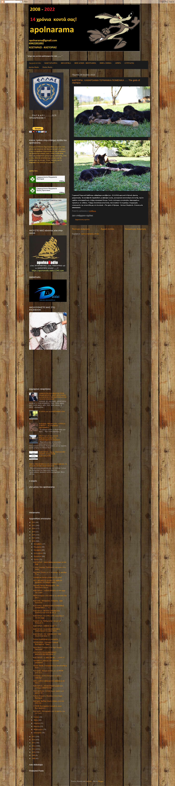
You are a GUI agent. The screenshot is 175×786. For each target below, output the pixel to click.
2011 (33, 749)
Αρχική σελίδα (35, 63)
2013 (33, 743)
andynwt (89, 781)
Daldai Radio (47, 67)
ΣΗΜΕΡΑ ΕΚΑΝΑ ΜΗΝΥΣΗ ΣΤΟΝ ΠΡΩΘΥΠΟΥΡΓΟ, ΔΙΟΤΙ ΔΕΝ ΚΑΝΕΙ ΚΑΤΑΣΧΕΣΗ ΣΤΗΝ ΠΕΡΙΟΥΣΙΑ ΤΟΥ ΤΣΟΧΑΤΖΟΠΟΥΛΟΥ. (52, 396)
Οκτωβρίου (37, 550)
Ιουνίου (36, 717)
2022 (33, 522)
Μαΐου (36, 720)
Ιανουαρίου (37, 733)
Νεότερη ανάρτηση (81, 229)
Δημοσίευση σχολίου (82, 219)
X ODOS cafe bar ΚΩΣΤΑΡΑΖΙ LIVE (52, 411)
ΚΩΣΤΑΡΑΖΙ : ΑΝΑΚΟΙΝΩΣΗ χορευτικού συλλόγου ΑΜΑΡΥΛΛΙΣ (48, 687)
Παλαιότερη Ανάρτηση (135, 229)
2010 (33, 752)
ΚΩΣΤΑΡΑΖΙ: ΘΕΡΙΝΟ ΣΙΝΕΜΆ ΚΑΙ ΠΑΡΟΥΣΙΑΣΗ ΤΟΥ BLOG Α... (46, 612)
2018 (33, 535)
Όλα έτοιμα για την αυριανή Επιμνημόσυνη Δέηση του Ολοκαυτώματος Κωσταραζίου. (49, 437)
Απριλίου (37, 723)
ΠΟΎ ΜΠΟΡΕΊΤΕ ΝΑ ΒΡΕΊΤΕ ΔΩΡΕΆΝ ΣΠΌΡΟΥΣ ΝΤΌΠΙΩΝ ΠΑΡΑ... (47, 581)
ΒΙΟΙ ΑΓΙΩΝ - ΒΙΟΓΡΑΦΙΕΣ (85, 63)
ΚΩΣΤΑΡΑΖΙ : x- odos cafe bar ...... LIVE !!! (49, 657)
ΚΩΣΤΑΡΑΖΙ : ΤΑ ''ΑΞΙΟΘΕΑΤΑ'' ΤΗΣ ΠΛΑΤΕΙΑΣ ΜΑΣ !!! (47, 635)
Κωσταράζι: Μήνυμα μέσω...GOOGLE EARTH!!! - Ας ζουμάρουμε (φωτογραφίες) (52, 425)
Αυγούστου (37, 556)
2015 (33, 736)
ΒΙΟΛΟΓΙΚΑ (66, 63)
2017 (33, 538)
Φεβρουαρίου (38, 729)
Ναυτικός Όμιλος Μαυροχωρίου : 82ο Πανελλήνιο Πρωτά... (46, 586)
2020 (33, 528)
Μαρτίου (37, 726)
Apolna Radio (34, 67)
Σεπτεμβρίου (38, 553)
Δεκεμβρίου (38, 544)
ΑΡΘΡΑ (118, 63)
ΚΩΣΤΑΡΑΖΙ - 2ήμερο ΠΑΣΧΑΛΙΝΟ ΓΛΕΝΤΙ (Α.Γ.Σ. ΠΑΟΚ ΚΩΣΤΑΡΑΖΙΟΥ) (52, 454)
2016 (33, 541)
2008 (33, 758)
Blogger (100, 781)
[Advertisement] (47, 369)
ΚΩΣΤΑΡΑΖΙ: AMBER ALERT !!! (45, 626)
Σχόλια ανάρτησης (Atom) (90, 234)
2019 (33, 532)
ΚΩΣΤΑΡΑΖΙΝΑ (51, 63)
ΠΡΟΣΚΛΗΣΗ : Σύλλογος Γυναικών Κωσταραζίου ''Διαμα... (45, 643)
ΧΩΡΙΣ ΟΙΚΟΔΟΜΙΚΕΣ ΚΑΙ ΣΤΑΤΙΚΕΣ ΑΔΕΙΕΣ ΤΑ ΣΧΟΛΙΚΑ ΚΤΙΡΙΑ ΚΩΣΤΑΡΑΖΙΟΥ (48, 465)
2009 (33, 755)
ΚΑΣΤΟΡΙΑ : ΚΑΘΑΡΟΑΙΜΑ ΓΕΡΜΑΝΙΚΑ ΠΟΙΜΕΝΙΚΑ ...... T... (48, 606)
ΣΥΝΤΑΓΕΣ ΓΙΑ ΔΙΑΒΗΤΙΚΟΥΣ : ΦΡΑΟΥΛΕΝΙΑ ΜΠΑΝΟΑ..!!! (45, 653)
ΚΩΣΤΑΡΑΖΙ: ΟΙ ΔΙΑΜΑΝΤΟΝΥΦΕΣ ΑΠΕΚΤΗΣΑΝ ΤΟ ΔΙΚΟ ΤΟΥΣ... (46, 630)
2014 (33, 740)
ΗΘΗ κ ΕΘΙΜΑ (105, 63)
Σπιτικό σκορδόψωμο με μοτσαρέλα (45, 639)
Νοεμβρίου (37, 547)
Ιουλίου (36, 559)
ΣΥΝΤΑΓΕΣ (129, 63)
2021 (33, 525)
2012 (33, 746)
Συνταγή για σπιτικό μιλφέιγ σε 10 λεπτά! (47, 577)
